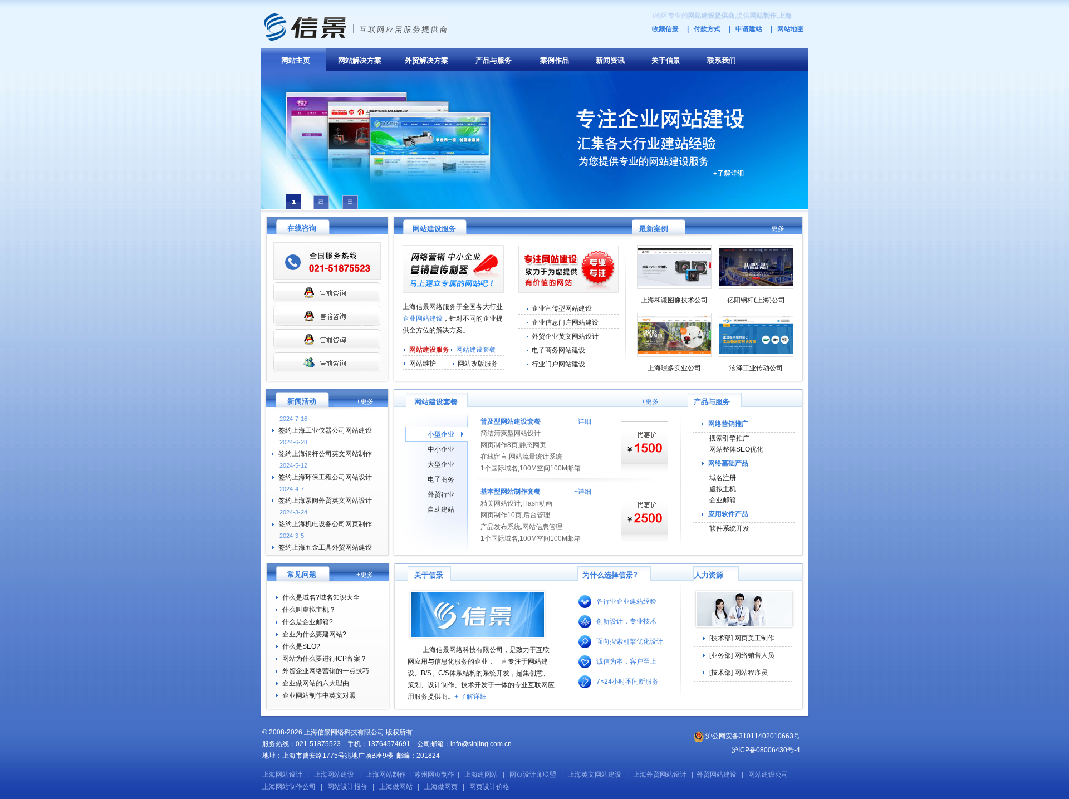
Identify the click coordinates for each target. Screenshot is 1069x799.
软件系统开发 (729, 528)
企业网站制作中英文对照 (319, 695)
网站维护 (422, 363)
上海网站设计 (282, 774)
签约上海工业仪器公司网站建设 (325, 430)
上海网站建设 (334, 774)
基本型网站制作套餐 (510, 492)
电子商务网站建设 (558, 350)
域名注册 (722, 478)
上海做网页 (441, 787)
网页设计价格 (489, 787)
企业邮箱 (722, 500)
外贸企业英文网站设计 (565, 336)
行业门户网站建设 (558, 364)
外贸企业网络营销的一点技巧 (325, 671)
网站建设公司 (768, 774)
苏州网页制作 (434, 774)
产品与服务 (493, 60)
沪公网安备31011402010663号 (752, 736)
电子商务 (441, 479)
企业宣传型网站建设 (562, 308)
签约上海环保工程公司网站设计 (325, 477)
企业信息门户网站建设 (565, 322)
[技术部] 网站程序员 (738, 673)
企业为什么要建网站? (314, 634)
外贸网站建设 (717, 774)
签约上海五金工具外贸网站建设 (325, 547)
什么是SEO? (301, 646)
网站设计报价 (347, 787)
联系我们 (721, 60)
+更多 (775, 228)
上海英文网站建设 (594, 774)
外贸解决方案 (426, 60)
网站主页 (295, 60)
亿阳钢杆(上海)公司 (756, 300)
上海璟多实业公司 (674, 368)
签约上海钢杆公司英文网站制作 (325, 454)
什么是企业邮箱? (307, 622)
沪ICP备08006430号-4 (766, 750)
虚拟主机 (722, 489)
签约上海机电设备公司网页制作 (325, 524)
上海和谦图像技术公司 (674, 300)
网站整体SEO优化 (736, 449)
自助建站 (441, 509)
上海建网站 (481, 774)
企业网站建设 (423, 318)
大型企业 (441, 464)
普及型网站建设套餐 (510, 421)
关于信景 (665, 60)
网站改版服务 (478, 363)
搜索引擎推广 (729, 438)
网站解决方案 (359, 60)
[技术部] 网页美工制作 (741, 638)
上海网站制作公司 (289, 787)
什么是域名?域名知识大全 (321, 597)
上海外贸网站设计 (659, 774)
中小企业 (441, 449)
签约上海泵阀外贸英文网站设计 (325, 500)
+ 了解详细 (470, 696)
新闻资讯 (610, 60)
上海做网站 (396, 787)
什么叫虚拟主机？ (309, 610)
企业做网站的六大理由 (315, 683)
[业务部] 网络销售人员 (741, 655)
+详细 (582, 421)
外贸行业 (441, 494)
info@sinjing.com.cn (481, 744)
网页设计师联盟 (532, 774)
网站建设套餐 (476, 350)
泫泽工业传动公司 (756, 368)
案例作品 (554, 60)
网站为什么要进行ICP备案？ (324, 659)
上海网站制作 (386, 774)
